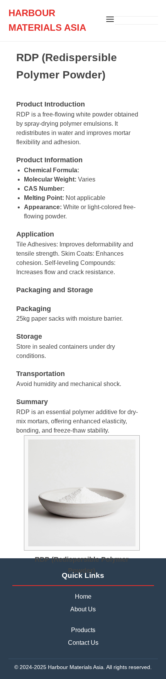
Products (83, 630)
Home (83, 596)
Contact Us (83, 642)
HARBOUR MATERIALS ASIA (47, 20)
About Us (83, 609)
